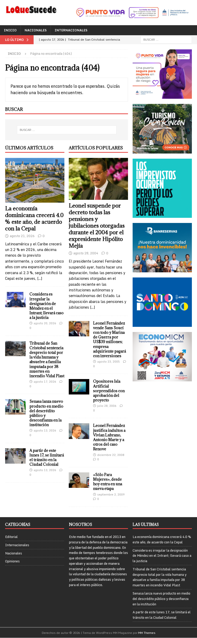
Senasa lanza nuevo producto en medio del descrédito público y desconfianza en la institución (46, 413)
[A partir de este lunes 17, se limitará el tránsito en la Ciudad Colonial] (15, 456)
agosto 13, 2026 (45, 430)
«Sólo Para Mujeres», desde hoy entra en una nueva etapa (107, 481)
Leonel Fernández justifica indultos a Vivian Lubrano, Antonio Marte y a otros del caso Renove (109, 437)
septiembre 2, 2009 (111, 494)
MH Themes (146, 632)
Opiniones (12, 561)
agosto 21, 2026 (22, 236)
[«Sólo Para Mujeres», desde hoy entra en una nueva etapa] (79, 480)
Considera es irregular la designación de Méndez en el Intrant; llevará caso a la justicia (46, 306)
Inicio (10, 30)
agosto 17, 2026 (45, 381)
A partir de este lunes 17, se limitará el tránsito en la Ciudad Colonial (46, 457)
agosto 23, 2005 (108, 361)
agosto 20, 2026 (45, 323)
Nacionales (36, 30)
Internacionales (71, 30)
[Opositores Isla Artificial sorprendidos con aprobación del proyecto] (79, 386)
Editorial (11, 537)
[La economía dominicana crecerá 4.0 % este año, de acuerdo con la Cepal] (34, 180)
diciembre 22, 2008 (110, 455)
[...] (39, 278)
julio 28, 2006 (106, 405)
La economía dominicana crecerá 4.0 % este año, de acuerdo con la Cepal (34, 218)
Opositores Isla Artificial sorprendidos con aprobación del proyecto (109, 390)
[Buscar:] (166, 39)
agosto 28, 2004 (85, 253)
